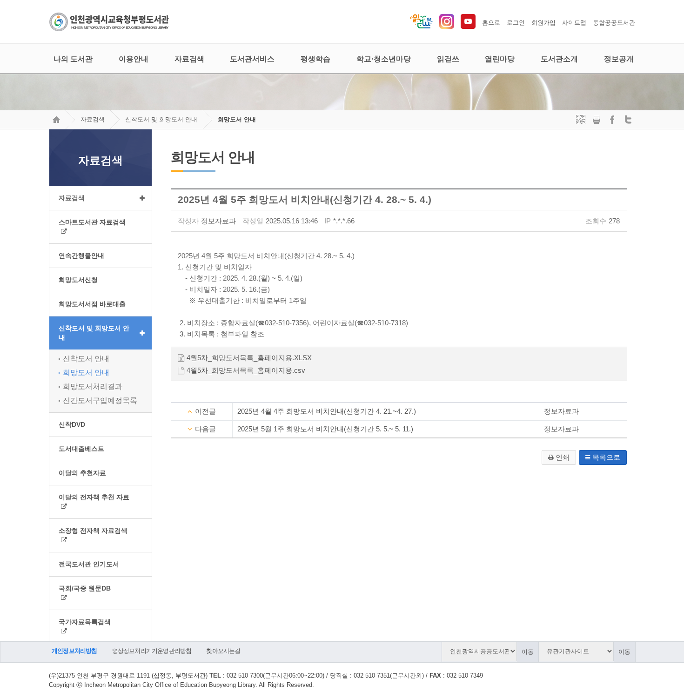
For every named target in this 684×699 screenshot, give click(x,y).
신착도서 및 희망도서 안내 (161, 119)
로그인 (516, 22)
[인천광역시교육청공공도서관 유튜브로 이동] (468, 26)
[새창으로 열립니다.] (446, 26)
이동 (528, 651)
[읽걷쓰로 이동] (421, 26)
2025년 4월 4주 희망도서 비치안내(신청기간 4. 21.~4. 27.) (326, 411)
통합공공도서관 (614, 22)
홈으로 (491, 22)
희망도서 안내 (237, 119)
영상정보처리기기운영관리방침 (152, 650)
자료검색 (92, 119)
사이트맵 (574, 22)
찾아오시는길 (223, 650)
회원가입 (543, 22)
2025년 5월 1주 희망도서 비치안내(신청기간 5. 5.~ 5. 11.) (325, 429)
